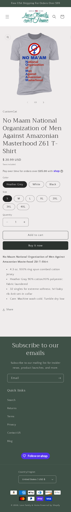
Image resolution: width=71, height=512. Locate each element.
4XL (23, 206)
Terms (10, 416)
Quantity (7, 215)
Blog (9, 441)
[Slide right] (44, 102)
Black (53, 184)
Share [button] (9, 309)
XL (42, 198)
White (36, 184)
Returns (11, 408)
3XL (9, 206)
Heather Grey (15, 184)
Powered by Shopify (50, 505)
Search (11, 400)
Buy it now (35, 245)
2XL (55, 198)
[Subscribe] (60, 378)
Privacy (11, 424)
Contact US (14, 432)
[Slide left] (27, 102)
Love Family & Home (30, 505)
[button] (7, 17)
